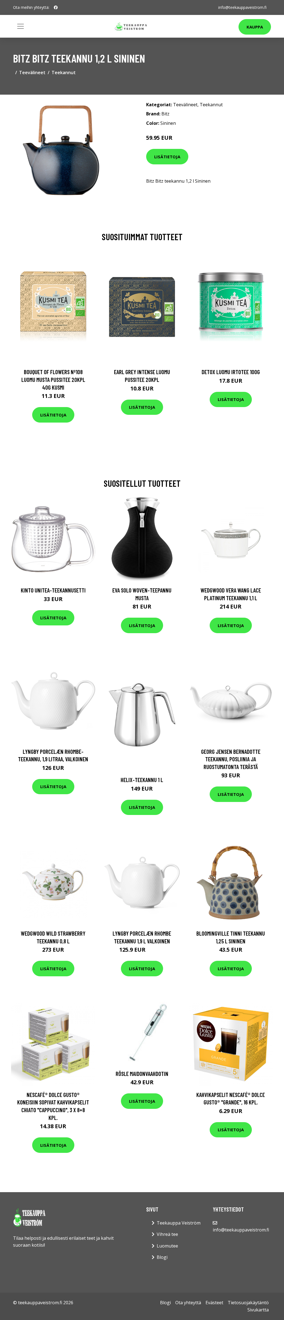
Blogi (162, 1257)
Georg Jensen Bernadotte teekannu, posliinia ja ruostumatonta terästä (230, 759)
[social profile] (56, 7)
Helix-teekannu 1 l (142, 779)
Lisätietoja (167, 156)
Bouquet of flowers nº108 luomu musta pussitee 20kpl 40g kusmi (53, 379)
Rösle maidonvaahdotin (142, 1073)
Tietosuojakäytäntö (248, 1303)
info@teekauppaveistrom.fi (242, 7)
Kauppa (255, 27)
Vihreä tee (167, 1234)
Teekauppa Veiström (179, 1223)
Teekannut (64, 72)
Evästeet (214, 1303)
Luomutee (167, 1246)
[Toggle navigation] (20, 26)
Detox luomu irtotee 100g (231, 371)
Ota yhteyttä (188, 1303)
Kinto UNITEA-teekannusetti (53, 590)
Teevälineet (32, 72)
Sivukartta (258, 1310)
